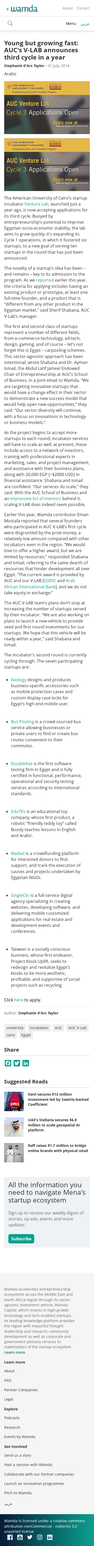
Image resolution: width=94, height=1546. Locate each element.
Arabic (10, 74)
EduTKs (18, 811)
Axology (18, 680)
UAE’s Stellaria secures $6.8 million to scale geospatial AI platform (54, 1124)
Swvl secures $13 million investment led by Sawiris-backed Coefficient (58, 1099)
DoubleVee (22, 763)
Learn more (14, 1352)
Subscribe (21, 1239)
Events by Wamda (19, 1436)
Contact (83, 8)
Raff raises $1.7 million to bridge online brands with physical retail (58, 1148)
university (15, 1027)
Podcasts (12, 1417)
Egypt (26, 1034)
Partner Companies (21, 1389)
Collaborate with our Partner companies (39, 1474)
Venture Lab (37, 204)
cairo (10, 1034)
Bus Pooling (22, 721)
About (67, 8)
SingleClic (20, 895)
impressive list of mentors (35, 498)
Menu (71, 23)
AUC (58, 1027)
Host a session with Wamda (28, 1464)
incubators (39, 1027)
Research (12, 1427)
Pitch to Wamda (18, 1492)
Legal (8, 1399)
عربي (85, 23)
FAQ (7, 1380)
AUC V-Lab (77, 1027)
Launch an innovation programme (34, 1483)
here (18, 1000)
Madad (18, 853)
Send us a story (17, 1455)
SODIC (50, 580)
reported (45, 280)
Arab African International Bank (39, 583)
